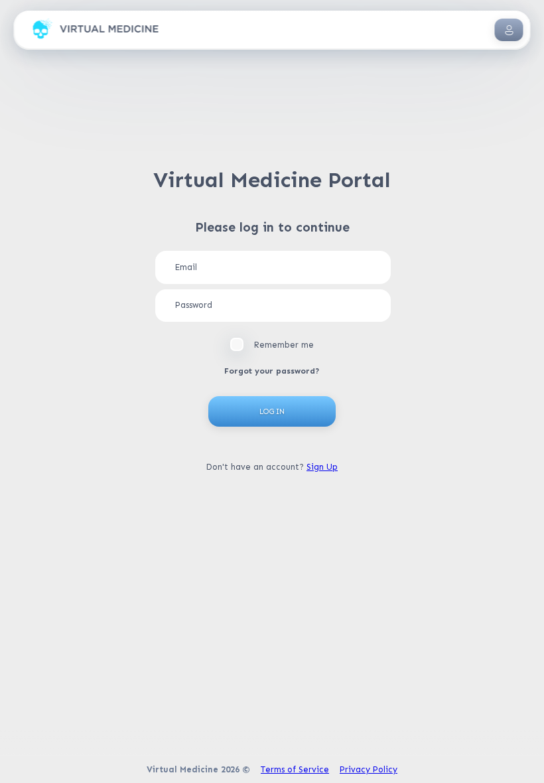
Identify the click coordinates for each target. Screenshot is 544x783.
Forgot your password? (272, 371)
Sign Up (322, 467)
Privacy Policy (368, 769)
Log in (272, 411)
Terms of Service (295, 769)
